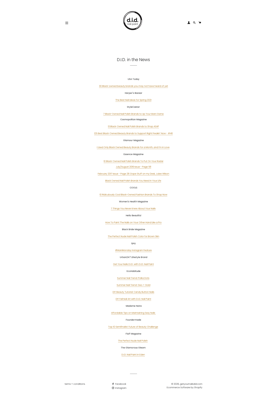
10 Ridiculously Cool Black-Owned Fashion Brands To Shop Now (133, 194)
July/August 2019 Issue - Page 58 (133, 166)
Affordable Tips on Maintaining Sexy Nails (133, 312)
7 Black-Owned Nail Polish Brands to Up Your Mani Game (133, 113)
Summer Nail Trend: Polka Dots (133, 278)
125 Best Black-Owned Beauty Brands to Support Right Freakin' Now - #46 (133, 133)
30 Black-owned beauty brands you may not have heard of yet (133, 86)
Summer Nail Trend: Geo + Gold (133, 285)
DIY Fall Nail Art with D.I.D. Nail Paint (133, 299)
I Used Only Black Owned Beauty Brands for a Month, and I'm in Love (133, 147)
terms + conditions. (75, 384)
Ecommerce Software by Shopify (184, 387)
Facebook (120, 384)
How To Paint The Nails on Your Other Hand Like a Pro (133, 222)
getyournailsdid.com (191, 384)
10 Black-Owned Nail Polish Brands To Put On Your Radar (133, 161)
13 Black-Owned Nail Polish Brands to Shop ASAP (133, 126)
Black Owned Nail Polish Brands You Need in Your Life (133, 180)
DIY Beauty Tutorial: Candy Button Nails (133, 292)
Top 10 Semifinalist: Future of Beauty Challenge (133, 326)
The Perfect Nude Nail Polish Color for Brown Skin (133, 236)
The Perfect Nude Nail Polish (133, 340)
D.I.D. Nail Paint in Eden (133, 354)
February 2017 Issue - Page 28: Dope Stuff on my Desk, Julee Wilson (133, 173)
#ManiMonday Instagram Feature (133, 250)
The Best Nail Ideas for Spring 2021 (133, 100)
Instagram (120, 388)
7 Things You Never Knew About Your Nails (133, 208)
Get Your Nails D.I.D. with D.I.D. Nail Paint (133, 264)
